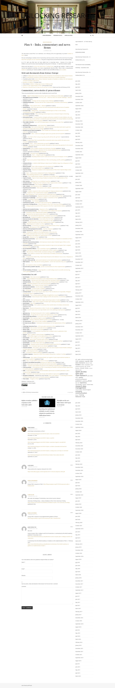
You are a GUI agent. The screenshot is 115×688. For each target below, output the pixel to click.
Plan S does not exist (35, 277)
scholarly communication (81, 392)
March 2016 (78, 317)
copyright (87, 361)
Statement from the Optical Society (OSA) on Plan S (37, 214)
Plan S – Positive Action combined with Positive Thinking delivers (41, 173)
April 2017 (77, 283)
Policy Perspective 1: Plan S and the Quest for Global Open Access (41, 194)
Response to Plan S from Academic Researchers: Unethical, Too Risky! (50, 354)
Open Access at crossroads (36, 329)
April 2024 (77, 118)
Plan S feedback (39, 184)
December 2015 (79, 326)
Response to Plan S (44, 209)
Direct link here (42, 151)
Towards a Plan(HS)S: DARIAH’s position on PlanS (40, 319)
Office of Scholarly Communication (30, 392)
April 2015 (77, 351)
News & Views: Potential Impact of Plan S (39, 339)
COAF (76, 361)
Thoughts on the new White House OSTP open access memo (64, 403)
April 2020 (77, 197)
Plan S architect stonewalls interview (38, 327)
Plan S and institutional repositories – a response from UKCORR (42, 215)
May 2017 (77, 280)
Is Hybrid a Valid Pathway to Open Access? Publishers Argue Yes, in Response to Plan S (53, 163)
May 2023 (77, 136)
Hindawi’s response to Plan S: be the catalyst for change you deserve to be (45, 191)
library (86, 368)
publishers (78, 381)
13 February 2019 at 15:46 (32, 528)
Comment (24, 586)
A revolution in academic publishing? (34, 352)
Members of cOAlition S (28, 82)
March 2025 (78, 90)
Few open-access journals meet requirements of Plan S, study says (42, 250)
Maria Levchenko (32, 513)
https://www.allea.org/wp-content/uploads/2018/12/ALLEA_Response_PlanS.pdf (46, 471)
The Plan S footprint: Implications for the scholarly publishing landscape (45, 150)
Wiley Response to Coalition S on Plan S (36, 224)
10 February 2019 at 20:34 (32, 428)
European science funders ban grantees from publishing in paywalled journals (45, 365)
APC (76, 359)
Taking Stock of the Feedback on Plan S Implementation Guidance (47, 182)
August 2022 (78, 157)
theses (76, 395)
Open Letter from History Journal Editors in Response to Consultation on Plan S (54, 238)
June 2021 (77, 179)
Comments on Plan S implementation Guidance (36, 212)
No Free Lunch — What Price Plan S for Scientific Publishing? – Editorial (55, 97)
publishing (85, 381)
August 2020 (78, 191)
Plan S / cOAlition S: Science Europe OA (36, 334)
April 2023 (77, 139)
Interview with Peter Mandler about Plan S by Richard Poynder (45, 280)
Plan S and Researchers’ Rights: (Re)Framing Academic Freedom (45, 300)
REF (78, 382)
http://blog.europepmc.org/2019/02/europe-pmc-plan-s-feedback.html (44, 518)
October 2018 (78, 231)
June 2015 (77, 345)
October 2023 (78, 130)
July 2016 (77, 308)
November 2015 (79, 329)
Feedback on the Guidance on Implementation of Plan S (39, 235)
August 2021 (78, 176)
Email (23, 568)
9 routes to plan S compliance (38, 288)
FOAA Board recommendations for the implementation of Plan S (51, 323)
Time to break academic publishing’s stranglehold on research (44, 295)
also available (63, 69)
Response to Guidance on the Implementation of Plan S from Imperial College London (51, 169)
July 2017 (77, 274)
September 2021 (79, 173)
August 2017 (78, 271)
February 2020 (78, 200)
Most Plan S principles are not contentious (31, 59)
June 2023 (77, 133)
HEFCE (82, 364)
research (84, 384)
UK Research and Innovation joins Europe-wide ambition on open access (43, 373)
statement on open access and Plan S (43, 202)
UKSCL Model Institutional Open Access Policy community (36, 233)
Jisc (85, 366)
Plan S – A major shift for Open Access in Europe (37, 360)
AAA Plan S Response (48, 228)
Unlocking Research (57, 15)
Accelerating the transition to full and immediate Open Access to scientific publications (45, 77)
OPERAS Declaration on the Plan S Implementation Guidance (41, 222)
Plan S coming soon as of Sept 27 (38, 337)
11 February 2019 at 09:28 (32, 466)
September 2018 (79, 234)
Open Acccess (68, 35)
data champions (80, 363)
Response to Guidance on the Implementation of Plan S (50, 196)
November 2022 (79, 148)
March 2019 (78, 219)
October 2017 (78, 265)
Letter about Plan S (42, 125)
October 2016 (78, 299)
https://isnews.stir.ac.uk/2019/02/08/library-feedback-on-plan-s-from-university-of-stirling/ (49, 502)
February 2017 (78, 289)
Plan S (23, 389)
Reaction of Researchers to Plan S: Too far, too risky (42, 308)
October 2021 (78, 170)
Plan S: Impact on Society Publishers (40, 285)
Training (81, 395)
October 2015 (78, 332)
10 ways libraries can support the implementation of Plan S (44, 314)
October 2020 (78, 185)
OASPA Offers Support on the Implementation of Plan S (40, 336)
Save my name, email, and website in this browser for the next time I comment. (40, 583)
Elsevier (87, 363)
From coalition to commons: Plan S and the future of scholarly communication (45, 253)
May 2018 (77, 246)
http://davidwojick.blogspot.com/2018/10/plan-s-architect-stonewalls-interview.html (47, 446)
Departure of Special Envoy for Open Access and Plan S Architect (37, 87)
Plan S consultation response (43, 248)
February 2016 (78, 320)
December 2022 (79, 145)
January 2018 (78, 256)
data (91, 361)
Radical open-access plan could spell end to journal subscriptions (42, 364)
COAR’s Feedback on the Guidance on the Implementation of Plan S (42, 278)
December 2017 (79, 259)
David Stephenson (32, 480)
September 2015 (79, 336)
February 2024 (78, 121)
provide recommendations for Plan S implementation (53, 266)
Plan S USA (32, 303)
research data (58, 35)
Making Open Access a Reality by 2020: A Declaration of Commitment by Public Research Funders (50, 75)
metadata (90, 368)
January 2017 (78, 293)
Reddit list (24, 69)
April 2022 (77, 164)
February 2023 (78, 142)
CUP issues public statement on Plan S (47, 326)
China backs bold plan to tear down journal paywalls (39, 283)
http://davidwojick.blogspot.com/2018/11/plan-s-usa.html (41, 438)
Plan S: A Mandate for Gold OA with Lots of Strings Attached (45, 282)
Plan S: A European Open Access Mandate (38, 346)
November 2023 (79, 127)
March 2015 (78, 354)
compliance (81, 361)
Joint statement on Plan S (37, 186)
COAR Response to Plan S (33, 351)
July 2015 (77, 342)
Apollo (79, 359)
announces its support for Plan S (48, 362)
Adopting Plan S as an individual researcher (40, 181)
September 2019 (79, 207)
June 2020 (77, 194)
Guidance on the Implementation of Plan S (32, 85)
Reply (71, 427)
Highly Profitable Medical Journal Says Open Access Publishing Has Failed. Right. (45, 95)
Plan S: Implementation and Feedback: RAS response (50, 210)
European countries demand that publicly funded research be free (46, 344)
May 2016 (77, 311)
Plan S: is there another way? (37, 168)
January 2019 (78, 225)
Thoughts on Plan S (34, 378)
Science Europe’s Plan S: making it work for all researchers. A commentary (49, 296)
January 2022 (78, 167)
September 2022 (79, 154)
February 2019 (78, 222)
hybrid (92, 364)
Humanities (87, 364)
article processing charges (86, 359)
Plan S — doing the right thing (39, 155)
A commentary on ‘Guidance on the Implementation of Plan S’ (46, 225)
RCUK (90, 381)
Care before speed (34, 153)
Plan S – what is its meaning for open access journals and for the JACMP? (48, 133)
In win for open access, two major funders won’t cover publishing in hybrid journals (46, 309)
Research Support (87, 389)
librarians (77, 368)
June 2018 (77, 243)
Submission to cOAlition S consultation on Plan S (47, 197)
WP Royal (30, 685)
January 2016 (78, 323)
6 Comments (70, 392)
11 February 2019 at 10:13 (32, 514)
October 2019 (78, 203)
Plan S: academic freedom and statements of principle (43, 148)
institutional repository (79, 366)
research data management (80, 387)
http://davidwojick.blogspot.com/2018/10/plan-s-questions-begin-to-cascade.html (46, 442)
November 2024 (79, 99)
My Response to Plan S (35, 227)
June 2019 (77, 210)
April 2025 (77, 87)
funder (91, 362)
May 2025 (77, 84)
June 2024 (77, 111)
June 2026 (77, 81)
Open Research (47, 35)
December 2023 (79, 124)
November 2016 (79, 296)
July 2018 (77, 240)
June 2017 (77, 277)
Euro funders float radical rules (37, 342)
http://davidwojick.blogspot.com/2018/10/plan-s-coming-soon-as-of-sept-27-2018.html (48, 450)
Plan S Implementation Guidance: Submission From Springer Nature (43, 176)
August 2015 (78, 339)
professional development (81, 379)
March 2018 (78, 253)
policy (81, 377)
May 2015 (77, 348)
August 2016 (78, 305)
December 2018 (79, 228)
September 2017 (79, 268)
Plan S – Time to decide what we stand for (40, 143)
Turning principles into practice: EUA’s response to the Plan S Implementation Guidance (46, 206)
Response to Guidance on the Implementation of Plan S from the (42, 232)
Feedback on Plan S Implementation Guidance (37, 192)
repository (83, 383)
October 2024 (78, 102)
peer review (90, 375)
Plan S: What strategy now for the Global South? (43, 166)
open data (79, 373)
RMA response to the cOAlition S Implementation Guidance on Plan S (52, 187)
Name (23, 562)
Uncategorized (47, 42)
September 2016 (79, 302)
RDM (76, 382)
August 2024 (78, 108)
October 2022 (78, 151)
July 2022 (77, 161)
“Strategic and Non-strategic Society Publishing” (43, 100)
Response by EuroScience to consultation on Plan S (41, 220)
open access (81, 371)
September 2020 (79, 188)
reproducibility (78, 384)
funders (78, 364)
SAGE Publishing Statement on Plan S (34, 174)
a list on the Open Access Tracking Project (44, 66)
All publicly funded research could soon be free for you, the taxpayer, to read (49, 156)
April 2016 (77, 314)
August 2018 (78, 237)
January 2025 (78, 93)
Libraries (82, 368)
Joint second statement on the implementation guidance (49, 260)
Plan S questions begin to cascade (38, 318)
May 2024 (77, 114)
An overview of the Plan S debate (45, 316)
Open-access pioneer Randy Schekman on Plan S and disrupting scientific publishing (46, 159)
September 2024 (79, 105)
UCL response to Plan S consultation (34, 265)
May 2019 (77, 213)
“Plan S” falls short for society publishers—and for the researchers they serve (48, 261)
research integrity (78, 389)
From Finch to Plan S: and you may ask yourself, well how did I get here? (44, 137)
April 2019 (77, 216)
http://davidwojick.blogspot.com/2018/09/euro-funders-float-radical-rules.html (46, 455)
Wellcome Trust (80, 397)
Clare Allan (31, 494)
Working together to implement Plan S (34, 290)
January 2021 (78, 182)
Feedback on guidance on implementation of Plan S (42, 217)
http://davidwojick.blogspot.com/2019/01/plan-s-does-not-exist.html (43, 433)
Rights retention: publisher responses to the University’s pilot (29, 403)
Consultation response (33, 199)
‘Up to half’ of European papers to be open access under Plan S (49, 122)
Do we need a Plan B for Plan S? (47, 219)
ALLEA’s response (40, 286)
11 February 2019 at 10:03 (32, 496)
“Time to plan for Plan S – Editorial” (38, 105)
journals (88, 366)
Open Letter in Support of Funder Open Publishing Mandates (47, 301)
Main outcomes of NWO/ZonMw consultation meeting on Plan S (41, 251)
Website (23, 575)
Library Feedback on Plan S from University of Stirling (50, 204)
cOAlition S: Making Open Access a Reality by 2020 (41, 84)
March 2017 (78, 286)
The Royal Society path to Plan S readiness (40, 313)
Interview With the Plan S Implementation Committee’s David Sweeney (51, 102)
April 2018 (77, 250)
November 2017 (79, 262)
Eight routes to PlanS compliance (39, 321)
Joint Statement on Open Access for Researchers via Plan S (49, 341)
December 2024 (79, 96)
